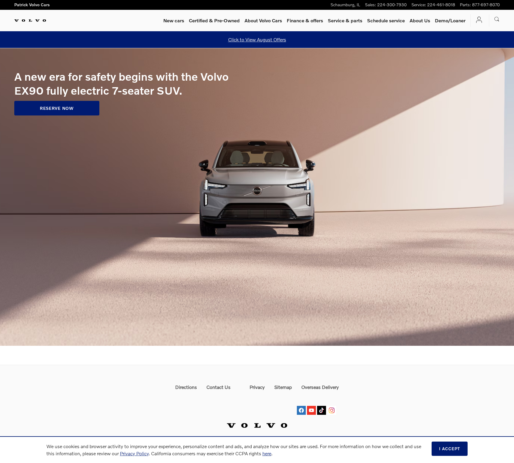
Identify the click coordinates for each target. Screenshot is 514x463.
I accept (449, 448)
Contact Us (218, 387)
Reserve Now (57, 108)
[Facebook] (301, 405)
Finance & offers (305, 20)
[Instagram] (331, 405)
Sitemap (283, 387)
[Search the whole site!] (497, 19)
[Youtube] (311, 405)
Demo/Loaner (450, 20)
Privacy (257, 387)
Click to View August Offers (257, 39)
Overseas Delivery (320, 387)
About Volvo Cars (263, 20)
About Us (420, 20)
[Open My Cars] (477, 20)
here (266, 453)
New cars (173, 20)
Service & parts (345, 20)
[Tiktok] (321, 405)
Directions (186, 387)
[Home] (30, 20)
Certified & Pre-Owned (214, 20)
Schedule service (386, 20)
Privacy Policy (134, 453)
